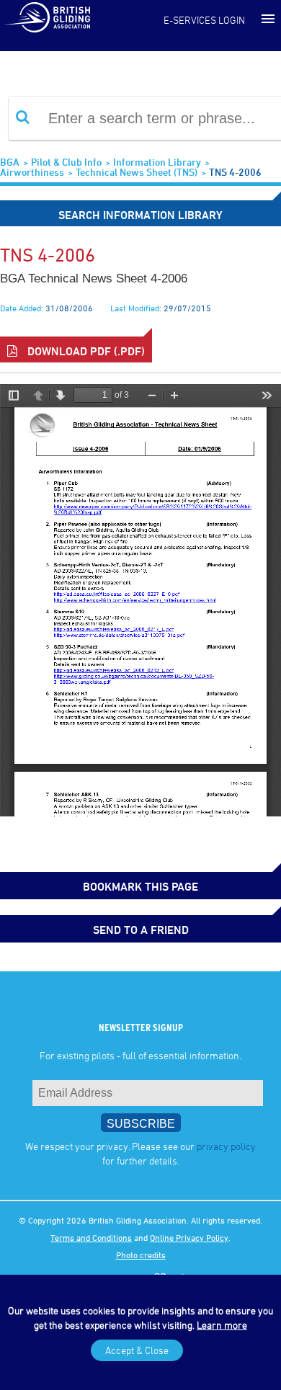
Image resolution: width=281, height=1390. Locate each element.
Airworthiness (32, 172)
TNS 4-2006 (235, 172)
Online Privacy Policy (189, 1237)
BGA (9, 162)
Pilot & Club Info (66, 162)
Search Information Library (140, 214)
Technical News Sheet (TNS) (136, 172)
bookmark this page (140, 886)
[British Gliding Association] (47, 17)
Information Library (157, 162)
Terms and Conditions (91, 1237)
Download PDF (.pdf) (84, 350)
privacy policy (226, 1146)
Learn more (222, 1325)
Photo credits (141, 1254)
